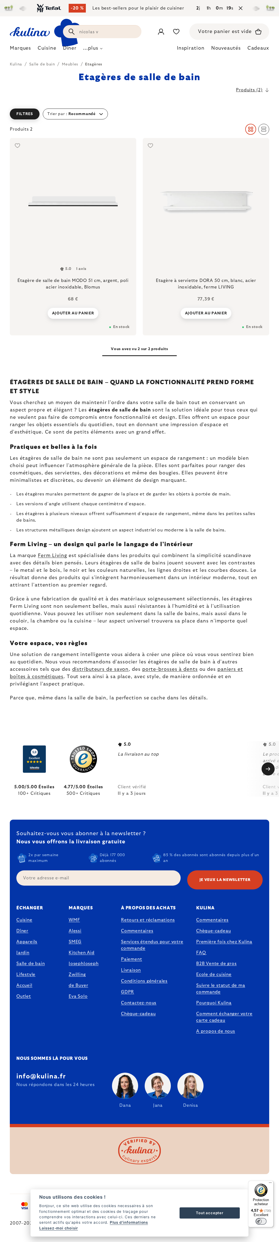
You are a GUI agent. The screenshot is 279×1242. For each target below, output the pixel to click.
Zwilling (77, 974)
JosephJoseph (84, 963)
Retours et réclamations (148, 920)
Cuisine (24, 920)
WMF (74, 920)
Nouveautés (226, 48)
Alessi (75, 931)
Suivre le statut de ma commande (220, 988)
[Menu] (270, 1184)
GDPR (127, 992)
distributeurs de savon (100, 669)
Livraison (131, 970)
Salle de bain (30, 963)
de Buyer (78, 985)
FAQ (201, 953)
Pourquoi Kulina (214, 1003)
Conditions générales (144, 981)
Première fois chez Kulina (224, 942)
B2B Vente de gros (216, 963)
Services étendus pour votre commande (152, 945)
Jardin (22, 953)
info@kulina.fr (41, 1076)
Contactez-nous (138, 1003)
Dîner (22, 931)
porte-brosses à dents (170, 669)
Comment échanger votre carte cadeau (224, 1017)
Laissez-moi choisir (58, 1228)
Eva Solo (78, 996)
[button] (139, 114)
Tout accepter (209, 1213)
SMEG (75, 942)
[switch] (261, 1221)
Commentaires (137, 931)
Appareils (26, 942)
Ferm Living (52, 555)
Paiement (131, 959)
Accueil (24, 985)
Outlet (23, 996)
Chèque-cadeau (138, 1014)
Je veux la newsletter (225, 880)
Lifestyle (25, 974)
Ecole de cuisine (214, 974)
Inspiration (191, 48)
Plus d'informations (129, 1222)
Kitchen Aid (82, 953)
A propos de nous (215, 1031)
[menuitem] (20, 50)
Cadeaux (258, 48)
